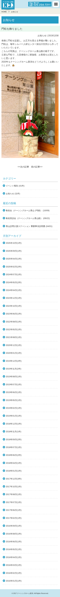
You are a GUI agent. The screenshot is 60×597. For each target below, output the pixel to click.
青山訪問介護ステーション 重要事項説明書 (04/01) (29, 226)
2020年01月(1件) (14, 353)
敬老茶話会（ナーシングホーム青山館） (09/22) (28, 218)
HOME (4, 12)
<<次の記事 (23, 166)
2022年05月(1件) (14, 329)
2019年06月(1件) (14, 392)
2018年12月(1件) (14, 424)
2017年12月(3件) (14, 479)
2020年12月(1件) (14, 345)
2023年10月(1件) (14, 306)
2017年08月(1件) (14, 494)
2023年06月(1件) (14, 314)
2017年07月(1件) (14, 502)
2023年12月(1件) (14, 298)
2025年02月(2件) (14, 266)
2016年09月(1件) (14, 526)
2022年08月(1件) (14, 321)
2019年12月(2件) (14, 361)
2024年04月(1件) (14, 290)
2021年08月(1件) (14, 337)
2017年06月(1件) (14, 510)
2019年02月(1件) (14, 408)
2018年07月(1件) (14, 447)
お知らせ (42, 35)
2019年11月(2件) (13, 369)
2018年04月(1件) (14, 463)
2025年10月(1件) (14, 243)
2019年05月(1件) (14, 400)
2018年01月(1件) (14, 471)
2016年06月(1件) (14, 541)
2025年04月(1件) (14, 259)
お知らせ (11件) (13, 193)
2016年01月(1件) (14, 581)
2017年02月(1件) (14, 518)
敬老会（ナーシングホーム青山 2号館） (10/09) (28, 210)
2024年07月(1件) (14, 274)
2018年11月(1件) (13, 431)
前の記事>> (37, 166)
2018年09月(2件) (14, 439)
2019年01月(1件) (14, 416)
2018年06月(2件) (14, 455)
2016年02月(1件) (14, 573)
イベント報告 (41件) (15, 186)
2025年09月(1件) (14, 251)
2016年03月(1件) (14, 565)
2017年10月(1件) (14, 486)
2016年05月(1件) (14, 549)
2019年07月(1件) (14, 384)
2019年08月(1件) (14, 376)
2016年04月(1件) (14, 557)
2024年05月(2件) (14, 282)
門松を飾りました (11, 28)
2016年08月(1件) (14, 534)
